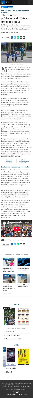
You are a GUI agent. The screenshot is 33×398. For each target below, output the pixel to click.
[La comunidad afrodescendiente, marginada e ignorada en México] (9, 278)
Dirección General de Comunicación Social (17, 394)
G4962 (6, 240)
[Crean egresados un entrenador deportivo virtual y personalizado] (9, 262)
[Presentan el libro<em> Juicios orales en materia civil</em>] (24, 278)
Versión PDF (9, 368)
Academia (10, 7)
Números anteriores (12, 335)
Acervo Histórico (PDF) (13, 339)
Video (4, 7)
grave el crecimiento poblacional (16, 240)
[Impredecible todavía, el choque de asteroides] (24, 262)
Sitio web (8, 372)
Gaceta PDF (9, 331)
